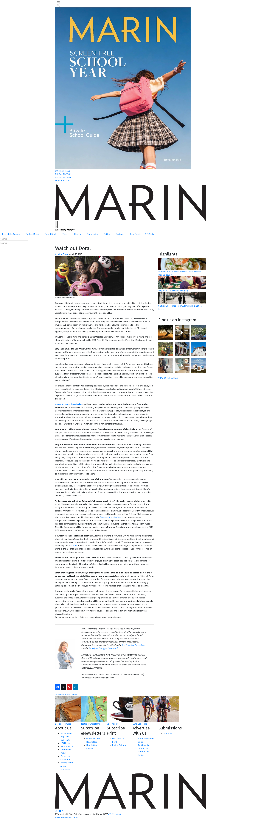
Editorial (168, 733)
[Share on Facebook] (57, 687)
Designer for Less (63, 723)
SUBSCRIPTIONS (63, 180)
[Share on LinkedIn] (75, 687)
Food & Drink (50, 234)
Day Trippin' (112, 723)
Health (77, 234)
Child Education (62, 694)
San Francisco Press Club (133, 645)
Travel (65, 234)
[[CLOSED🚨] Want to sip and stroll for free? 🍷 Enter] (198, 332)
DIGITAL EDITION (63, 174)
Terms (75, 817)
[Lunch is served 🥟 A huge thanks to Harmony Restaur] (165, 365)
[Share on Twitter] (63, 687)
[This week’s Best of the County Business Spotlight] (182, 365)
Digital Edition (119, 745)
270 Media (149, 234)
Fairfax (73, 545)
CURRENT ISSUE (62, 170)
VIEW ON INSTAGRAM (168, 378)
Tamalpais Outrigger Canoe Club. (104, 648)
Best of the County (11, 234)
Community (92, 234)
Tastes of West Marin (90, 723)
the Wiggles (76, 404)
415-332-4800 (114, 814)
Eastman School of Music (111, 517)
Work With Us (66, 746)
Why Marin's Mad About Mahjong (173, 290)
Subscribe (59, 229)
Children (73, 694)
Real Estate (135, 234)
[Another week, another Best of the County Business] (182, 332)
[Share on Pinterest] (69, 687)
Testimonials (144, 745)
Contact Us (143, 748)
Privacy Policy (66, 762)
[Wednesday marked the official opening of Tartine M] (198, 349)
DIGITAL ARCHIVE (63, 177)
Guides (107, 234)
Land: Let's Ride (140, 723)
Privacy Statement (63, 817)
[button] (58, 3)
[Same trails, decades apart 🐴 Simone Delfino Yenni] (165, 349)
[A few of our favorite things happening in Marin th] (165, 332)
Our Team (65, 739)
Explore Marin (32, 234)
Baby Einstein (61, 404)
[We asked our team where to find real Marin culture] (198, 365)
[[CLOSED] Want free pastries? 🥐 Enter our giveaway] (182, 349)
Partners (120, 234)
